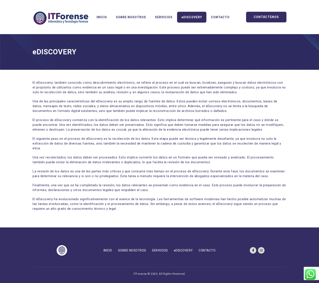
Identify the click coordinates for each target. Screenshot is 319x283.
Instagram (261, 250)
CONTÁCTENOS (266, 17)
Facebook (253, 250)
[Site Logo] (61, 17)
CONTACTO (220, 17)
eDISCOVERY (191, 17)
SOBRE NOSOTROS (131, 17)
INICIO (102, 17)
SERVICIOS (164, 17)
